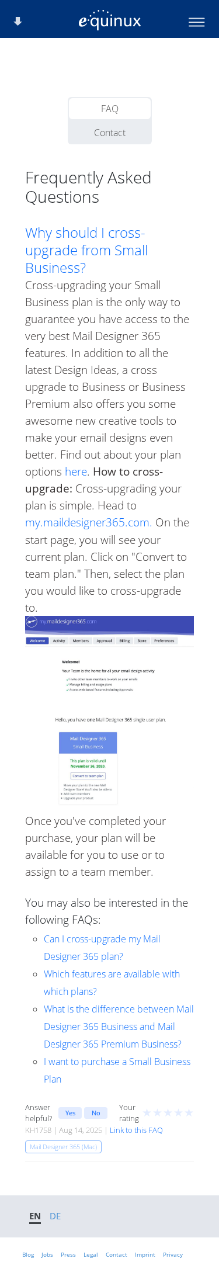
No (96, 1112)
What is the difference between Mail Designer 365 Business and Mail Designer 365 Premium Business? (119, 1026)
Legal (91, 1254)
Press (68, 1254)
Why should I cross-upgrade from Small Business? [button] (86, 250)
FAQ (110, 108)
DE (55, 1216)
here (76, 471)
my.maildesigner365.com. (88, 522)
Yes (70, 1112)
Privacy (173, 1254)
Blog (28, 1254)
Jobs (47, 1254)
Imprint (145, 1254)
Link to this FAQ (136, 1130)
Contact (110, 132)
